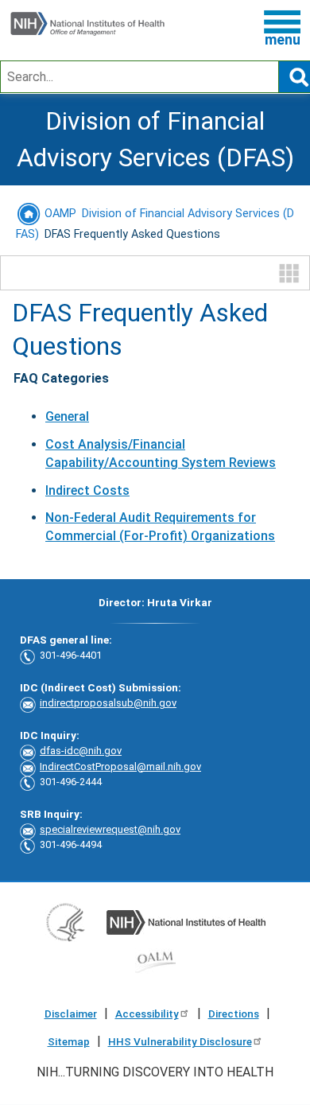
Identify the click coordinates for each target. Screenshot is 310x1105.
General (67, 416)
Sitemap (69, 1041)
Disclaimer (71, 1013)
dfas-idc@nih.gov (81, 751)
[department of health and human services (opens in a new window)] (65, 921)
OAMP (58, 213)
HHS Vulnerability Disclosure (180, 1041)
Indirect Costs (87, 490)
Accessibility (147, 1013)
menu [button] (282, 39)
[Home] (87, 24)
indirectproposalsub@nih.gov (108, 703)
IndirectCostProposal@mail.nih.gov (120, 766)
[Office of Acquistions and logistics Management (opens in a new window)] (155, 961)
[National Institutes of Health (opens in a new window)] (186, 921)
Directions (233, 1013)
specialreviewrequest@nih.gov (110, 829)
